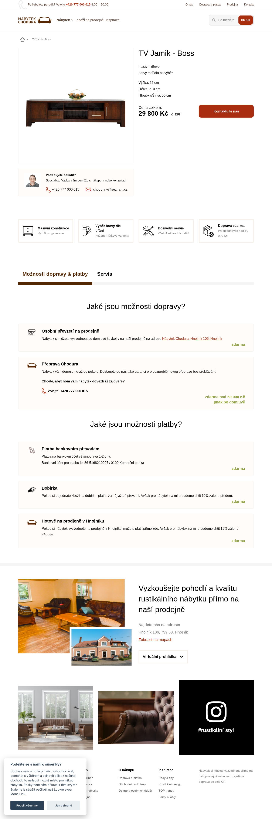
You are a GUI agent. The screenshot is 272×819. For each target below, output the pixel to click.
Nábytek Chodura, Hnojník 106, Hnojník (192, 338)
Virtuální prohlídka (159, 657)
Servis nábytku (88, 790)
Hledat (245, 20)
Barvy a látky (167, 797)
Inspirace (113, 20)
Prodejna (232, 4)
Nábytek (63, 20)
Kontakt (249, 4)
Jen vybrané (63, 805)
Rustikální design (170, 784)
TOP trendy (166, 790)
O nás (189, 4)
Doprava (210, 4)
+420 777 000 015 (78, 4)
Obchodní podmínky (132, 784)
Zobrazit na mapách (155, 640)
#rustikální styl (216, 730)
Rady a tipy (166, 778)
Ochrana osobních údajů (135, 790)
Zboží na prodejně (90, 20)
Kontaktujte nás (226, 111)
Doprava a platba (130, 778)
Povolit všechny (27, 805)
